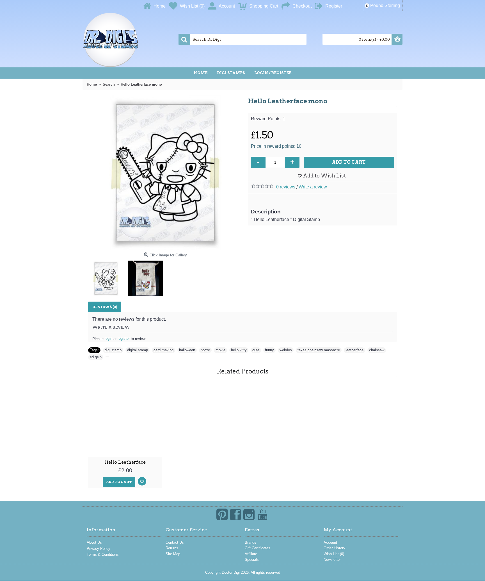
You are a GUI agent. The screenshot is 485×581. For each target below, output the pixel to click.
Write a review (313, 186)
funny (269, 350)
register (124, 338)
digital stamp (137, 350)
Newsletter (332, 559)
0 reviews (285, 186)
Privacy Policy (98, 548)
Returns (172, 548)
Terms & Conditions (103, 554)
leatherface (354, 350)
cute (255, 350)
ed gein (96, 357)
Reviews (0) (104, 307)
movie (220, 350)
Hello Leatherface (125, 462)
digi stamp (113, 350)
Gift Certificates (257, 548)
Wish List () (334, 554)
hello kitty (239, 350)
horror (205, 350)
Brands (250, 542)
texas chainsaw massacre (319, 350)
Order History (334, 548)
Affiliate (251, 554)
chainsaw (376, 350)
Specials (252, 559)
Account (330, 542)
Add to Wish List (324, 176)
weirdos (286, 350)
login (108, 338)
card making (163, 350)
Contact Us (175, 542)
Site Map (173, 554)
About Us (94, 542)
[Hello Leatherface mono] (165, 172)
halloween (187, 350)
